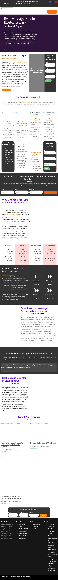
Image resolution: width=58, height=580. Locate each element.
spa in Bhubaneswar (27, 102)
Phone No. (47, 74)
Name (46, 62)
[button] (30, 11)
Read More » (4, 451)
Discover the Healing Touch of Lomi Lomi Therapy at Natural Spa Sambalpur (13, 445)
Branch (31, 512)
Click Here (8, 48)
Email (46, 68)
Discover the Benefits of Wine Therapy (43, 443)
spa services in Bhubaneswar (11, 214)
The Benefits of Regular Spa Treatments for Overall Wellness (12, 497)
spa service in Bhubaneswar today (26, 183)
